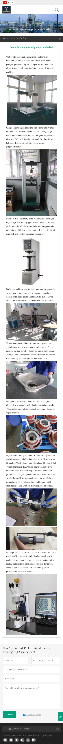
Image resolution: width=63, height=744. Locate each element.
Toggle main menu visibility (49, 10)
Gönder (9, 715)
